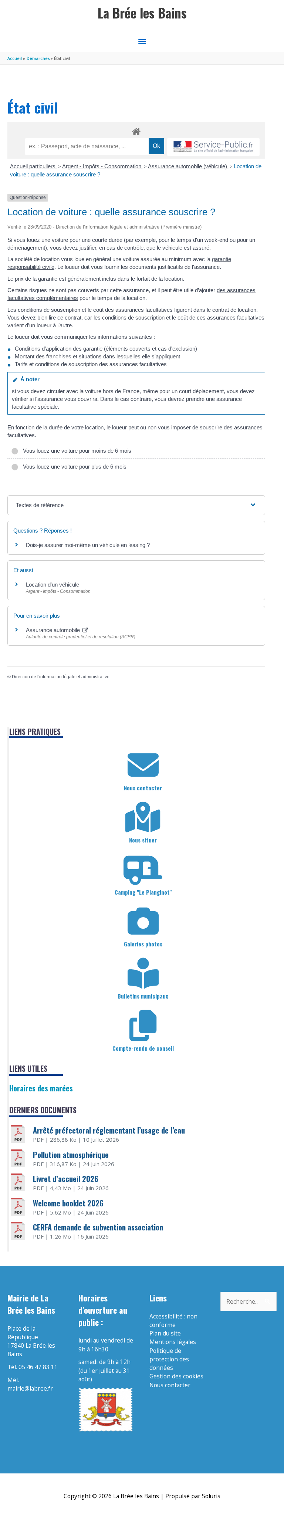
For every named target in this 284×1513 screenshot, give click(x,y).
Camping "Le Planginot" (143, 892)
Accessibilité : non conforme (173, 1320)
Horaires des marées (41, 1088)
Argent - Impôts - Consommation (102, 166)
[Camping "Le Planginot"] (143, 869)
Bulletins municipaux (143, 996)
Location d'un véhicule (52, 584)
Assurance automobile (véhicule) (188, 166)
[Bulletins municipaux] (143, 973)
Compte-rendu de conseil (143, 1048)
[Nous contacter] (143, 765)
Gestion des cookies (176, 1376)
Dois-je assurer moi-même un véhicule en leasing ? (88, 545)
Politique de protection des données (169, 1359)
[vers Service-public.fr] (213, 147)
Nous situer (143, 840)
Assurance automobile (53, 630)
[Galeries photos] (143, 921)
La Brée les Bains (142, 12)
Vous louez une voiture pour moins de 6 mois (75, 451)
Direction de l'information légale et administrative (60, 676)
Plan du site (165, 1333)
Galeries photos (143, 944)
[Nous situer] (143, 817)
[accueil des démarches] (136, 130)
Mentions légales (172, 1342)
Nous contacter (143, 788)
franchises (58, 356)
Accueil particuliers (33, 166)
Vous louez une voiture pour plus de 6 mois (73, 466)
